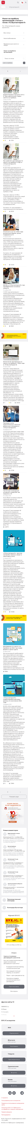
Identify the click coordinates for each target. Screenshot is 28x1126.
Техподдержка (5, 1114)
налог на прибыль (7, 63)
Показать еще (14, 796)
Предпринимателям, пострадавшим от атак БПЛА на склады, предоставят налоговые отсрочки (13, 864)
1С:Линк (3, 1009)
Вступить (14, 1072)
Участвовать (14, 1046)
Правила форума (6, 1112)
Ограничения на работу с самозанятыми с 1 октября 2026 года (13, 888)
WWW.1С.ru (5, 1006)
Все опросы (14, 991)
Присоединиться (14, 1059)
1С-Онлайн (4, 1012)
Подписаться (14, 1033)
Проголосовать (14, 986)
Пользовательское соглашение (10, 1100)
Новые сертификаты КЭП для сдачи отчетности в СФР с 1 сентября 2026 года (14, 850)
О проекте (4, 1097)
